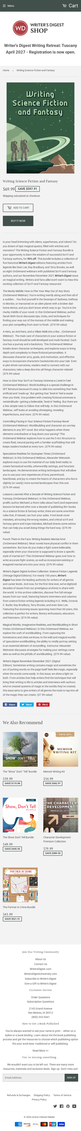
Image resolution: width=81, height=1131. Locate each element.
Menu (11, 5)
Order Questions (40, 997)
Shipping (8, 195)
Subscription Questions (40, 1001)
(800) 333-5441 (40, 1017)
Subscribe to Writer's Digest (40, 978)
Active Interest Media (43, 1117)
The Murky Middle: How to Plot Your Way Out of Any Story (36, 291)
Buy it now (18, 220)
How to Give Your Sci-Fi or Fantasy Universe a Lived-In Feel (37, 380)
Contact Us (40, 964)
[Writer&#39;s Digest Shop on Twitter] (55, 1106)
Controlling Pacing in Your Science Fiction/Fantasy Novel (36, 421)
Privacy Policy (39, 1099)
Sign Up (71, 1077)
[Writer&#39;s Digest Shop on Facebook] (61, 1106)
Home (6, 70)
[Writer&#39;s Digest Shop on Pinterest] (68, 1106)
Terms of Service (62, 1095)
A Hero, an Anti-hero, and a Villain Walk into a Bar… (32, 331)
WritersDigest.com (40, 968)
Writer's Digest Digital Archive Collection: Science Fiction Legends (40, 571)
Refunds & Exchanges (18, 1095)
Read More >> (40, 1050)
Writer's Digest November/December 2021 (27, 661)
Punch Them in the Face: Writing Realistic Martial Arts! (34, 539)
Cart (73, 5)
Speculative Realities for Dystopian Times (26, 453)
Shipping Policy (42, 1095)
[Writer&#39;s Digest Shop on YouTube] (74, 1106)
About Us (40, 959)
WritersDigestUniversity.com (40, 973)
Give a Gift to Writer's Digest (40, 983)
